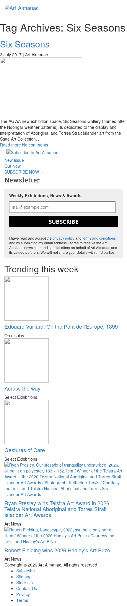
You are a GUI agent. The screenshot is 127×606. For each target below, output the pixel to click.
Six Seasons (25, 43)
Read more (10, 145)
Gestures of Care (24, 450)
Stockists (24, 582)
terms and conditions (99, 238)
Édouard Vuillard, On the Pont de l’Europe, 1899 (61, 326)
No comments (35, 145)
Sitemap (24, 576)
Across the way (22, 388)
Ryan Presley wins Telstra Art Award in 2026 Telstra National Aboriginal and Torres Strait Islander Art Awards (56, 508)
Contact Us (26, 588)
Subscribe (64, 221)
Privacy (23, 594)
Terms (22, 600)
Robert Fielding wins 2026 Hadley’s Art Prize (57, 550)
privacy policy (63, 238)
